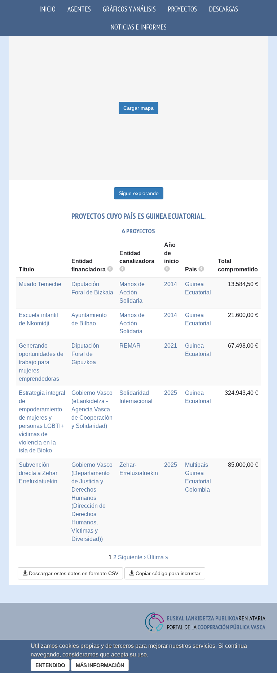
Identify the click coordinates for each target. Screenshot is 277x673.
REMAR (130, 346)
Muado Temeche (40, 284)
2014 (170, 284)
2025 (170, 393)
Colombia (197, 490)
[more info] (167, 269)
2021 (170, 346)
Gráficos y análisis (129, 8)
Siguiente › (132, 557)
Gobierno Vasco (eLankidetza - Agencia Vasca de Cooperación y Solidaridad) (92, 409)
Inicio (47, 8)
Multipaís (196, 465)
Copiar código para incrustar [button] (167, 573)
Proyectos (182, 8)
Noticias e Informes (138, 26)
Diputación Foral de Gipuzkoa (85, 354)
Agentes (79, 8)
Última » (157, 557)
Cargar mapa (138, 108)
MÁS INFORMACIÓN (100, 665)
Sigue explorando (139, 193)
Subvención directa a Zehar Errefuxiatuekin (38, 473)
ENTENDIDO (50, 665)
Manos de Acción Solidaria (132, 292)
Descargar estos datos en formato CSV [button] (72, 573)
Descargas (223, 8)
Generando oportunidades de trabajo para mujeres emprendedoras (41, 362)
